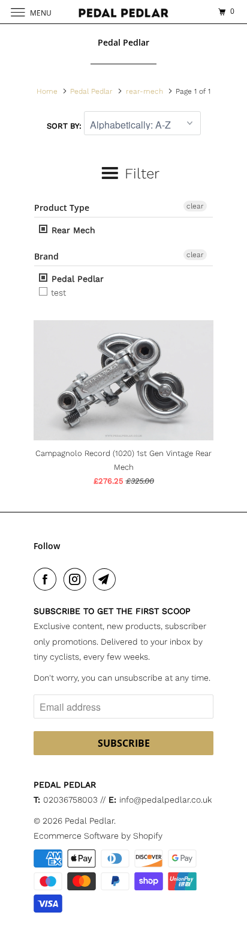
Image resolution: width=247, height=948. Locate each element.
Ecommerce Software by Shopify (98, 835)
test (57, 292)
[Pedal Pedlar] (123, 11)
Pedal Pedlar (76, 279)
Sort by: (65, 125)
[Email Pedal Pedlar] (107, 579)
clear (195, 206)
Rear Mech (72, 230)
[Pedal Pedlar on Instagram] (77, 579)
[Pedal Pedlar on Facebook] (47, 579)
